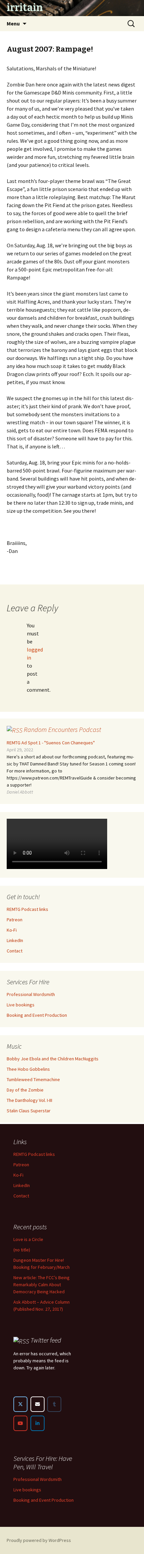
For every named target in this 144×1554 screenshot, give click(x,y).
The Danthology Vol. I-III (29, 1100)
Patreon (14, 920)
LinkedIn (15, 940)
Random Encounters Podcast (62, 729)
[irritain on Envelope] (37, 1404)
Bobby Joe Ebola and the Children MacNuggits (52, 1059)
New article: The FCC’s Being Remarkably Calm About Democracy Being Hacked (41, 1285)
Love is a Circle (28, 1239)
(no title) (21, 1250)
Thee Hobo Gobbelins (28, 1069)
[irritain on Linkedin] (37, 1423)
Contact (14, 951)
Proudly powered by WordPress (39, 1540)
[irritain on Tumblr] (54, 1404)
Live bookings (20, 1005)
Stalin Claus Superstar (29, 1111)
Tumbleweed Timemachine (33, 1079)
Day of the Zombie (25, 1090)
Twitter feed (45, 1340)
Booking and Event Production (37, 1015)
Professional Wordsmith (31, 994)
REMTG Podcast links (27, 909)
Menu (13, 23)
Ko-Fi (12, 930)
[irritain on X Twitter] (20, 1404)
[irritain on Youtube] (20, 1423)
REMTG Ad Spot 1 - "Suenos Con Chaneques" (51, 743)
